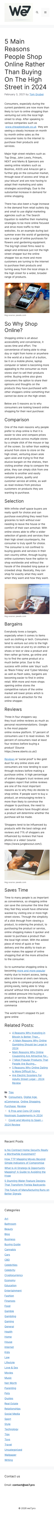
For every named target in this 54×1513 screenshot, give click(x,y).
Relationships (12, 1408)
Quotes (8, 1398)
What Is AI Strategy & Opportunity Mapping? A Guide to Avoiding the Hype (25, 1171)
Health (8, 1331)
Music (8, 1377)
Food (7, 1306)
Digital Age (30, 1097)
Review (21, 1106)
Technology (11, 1429)
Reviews (9, 759)
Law (7, 1357)
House (8, 1341)
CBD (7, 1259)
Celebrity (9, 1270)
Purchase (10, 1106)
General (9, 1326)
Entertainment (13, 1290)
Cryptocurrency (13, 1275)
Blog (7, 1234)
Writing (8, 1460)
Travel (8, 1444)
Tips (11, 1092)
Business (9, 1239)
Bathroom (10, 1223)
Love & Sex (11, 1367)
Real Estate (11, 1403)
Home (8, 1336)
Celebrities (10, 1264)
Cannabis (10, 1249)
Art (6, 1218)
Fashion (9, 1295)
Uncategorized (13, 1449)
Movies (8, 1372)
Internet (9, 1347)
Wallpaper (10, 1454)
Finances (9, 1300)
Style (7, 1424)
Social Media (12, 1413)
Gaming (9, 1321)
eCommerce (11, 1101)
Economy (9, 1280)
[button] (37, 12)
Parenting (10, 1388)
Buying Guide (12, 1244)
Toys (7, 1439)
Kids (7, 1352)
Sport (7, 1418)
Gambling (10, 1316)
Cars (7, 1254)
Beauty (8, 1229)
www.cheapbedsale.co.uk (20, 126)
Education (10, 1285)
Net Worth (10, 1383)
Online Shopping (30, 1101)
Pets (7, 1393)
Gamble (9, 1311)
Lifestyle (9, 1362)
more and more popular (31, 970)
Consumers (15, 1097)
